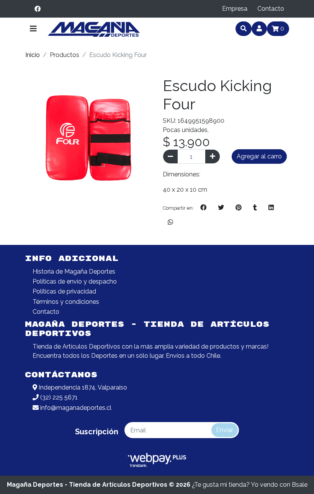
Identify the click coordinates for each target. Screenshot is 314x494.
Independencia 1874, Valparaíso (82, 387)
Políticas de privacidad (64, 291)
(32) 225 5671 (58, 397)
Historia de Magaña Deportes (74, 271)
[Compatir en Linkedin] (271, 208)
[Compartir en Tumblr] (255, 208)
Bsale (299, 484)
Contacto (270, 8)
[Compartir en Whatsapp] (170, 222)
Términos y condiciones (66, 301)
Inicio (32, 55)
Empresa (234, 8)
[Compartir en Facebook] (203, 208)
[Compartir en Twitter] (221, 208)
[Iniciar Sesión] (259, 28)
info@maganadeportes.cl (75, 407)
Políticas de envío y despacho (75, 281)
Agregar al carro (259, 156)
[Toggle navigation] (33, 28)
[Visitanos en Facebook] (37, 9)
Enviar (224, 430)
